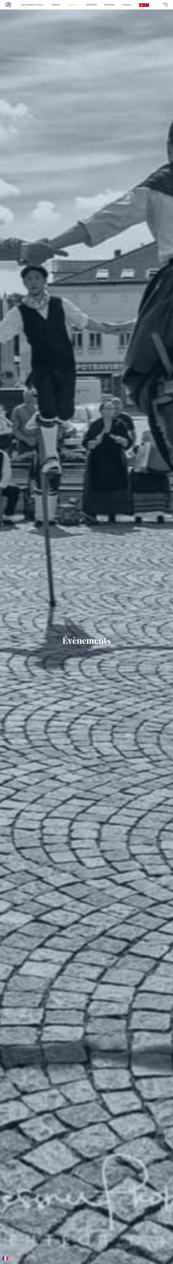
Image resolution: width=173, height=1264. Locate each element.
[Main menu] (165, 4)
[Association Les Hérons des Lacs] (8, 4)
